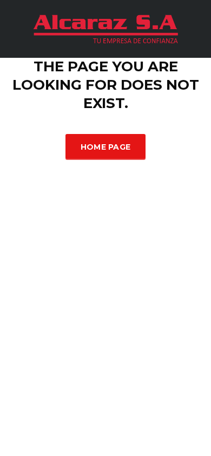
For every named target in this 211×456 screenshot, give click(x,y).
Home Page (106, 147)
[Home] (105, 28)
